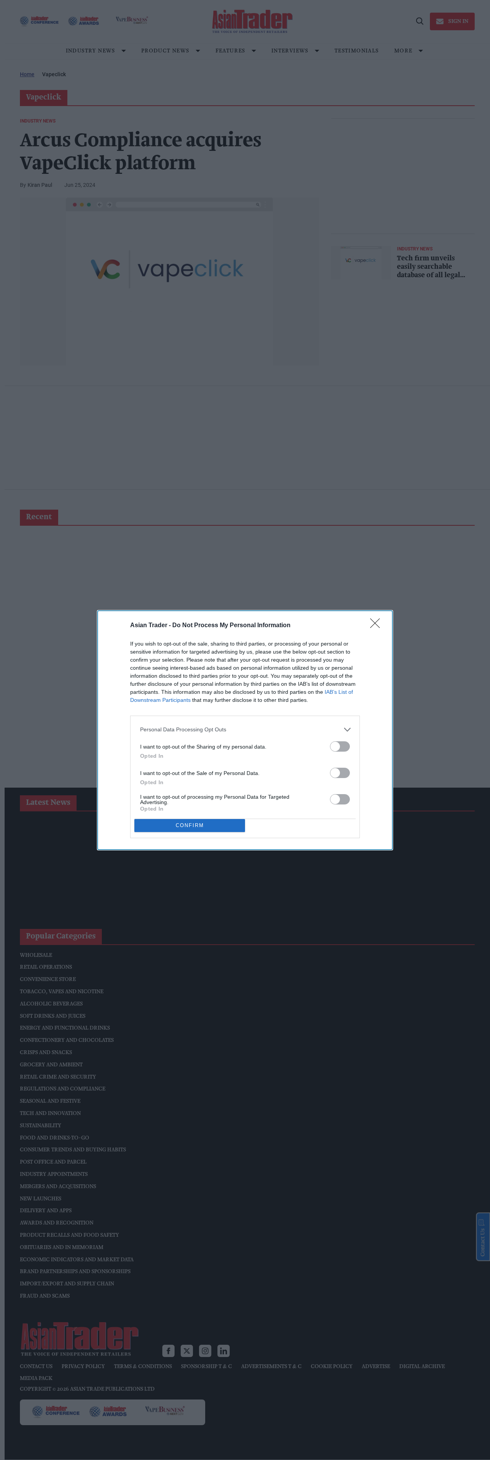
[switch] (340, 746)
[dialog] (245, 730)
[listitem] (245, 730)
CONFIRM (190, 825)
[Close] (377, 625)
